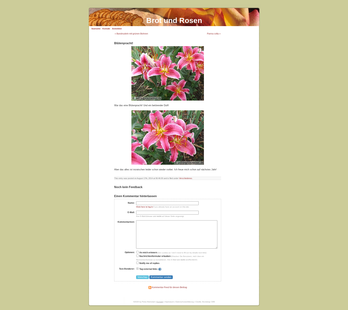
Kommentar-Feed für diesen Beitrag (169, 287)
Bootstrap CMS (208, 302)
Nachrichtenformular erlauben (155, 256)
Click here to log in (144, 207)
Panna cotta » (214, 33)
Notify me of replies (149, 263)
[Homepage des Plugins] (159, 269)
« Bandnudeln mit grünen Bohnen (131, 33)
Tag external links (148, 269)
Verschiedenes (185, 178)
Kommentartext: (126, 222)
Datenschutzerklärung (184, 302)
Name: (131, 203)
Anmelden (117, 29)
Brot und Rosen (174, 20)
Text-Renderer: (127, 269)
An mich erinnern (148, 252)
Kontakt (106, 29)
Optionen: (130, 252)
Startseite (95, 29)
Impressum (169, 302)
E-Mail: (131, 212)
